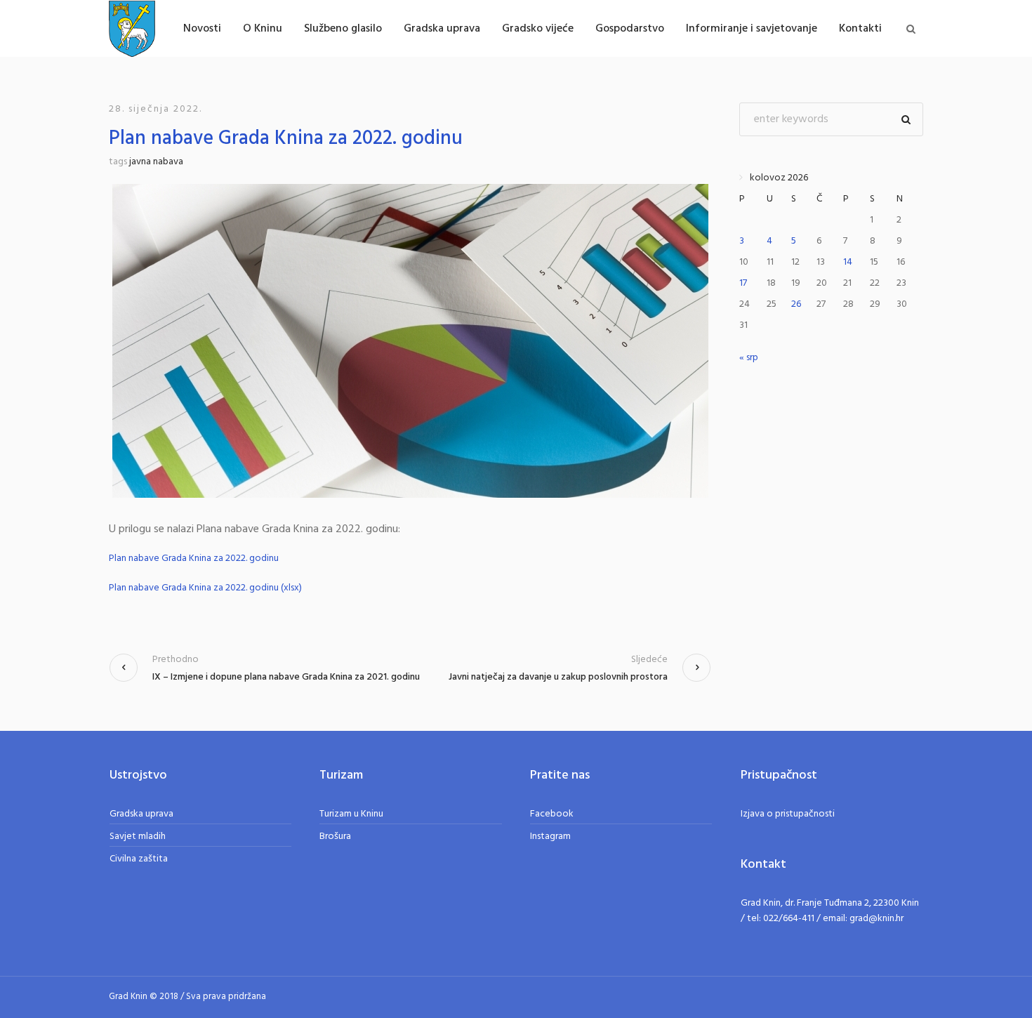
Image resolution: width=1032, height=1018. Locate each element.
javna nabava (156, 162)
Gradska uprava (141, 814)
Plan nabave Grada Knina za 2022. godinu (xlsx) (205, 588)
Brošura (335, 836)
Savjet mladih (138, 836)
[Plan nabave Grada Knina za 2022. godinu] (410, 341)
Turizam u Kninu (351, 814)
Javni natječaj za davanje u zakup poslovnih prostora (558, 677)
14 (847, 262)
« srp (748, 358)
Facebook (552, 814)
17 (743, 283)
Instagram (550, 836)
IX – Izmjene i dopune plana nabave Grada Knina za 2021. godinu (286, 677)
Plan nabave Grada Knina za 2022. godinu (194, 559)
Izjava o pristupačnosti (788, 814)
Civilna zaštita (139, 859)
